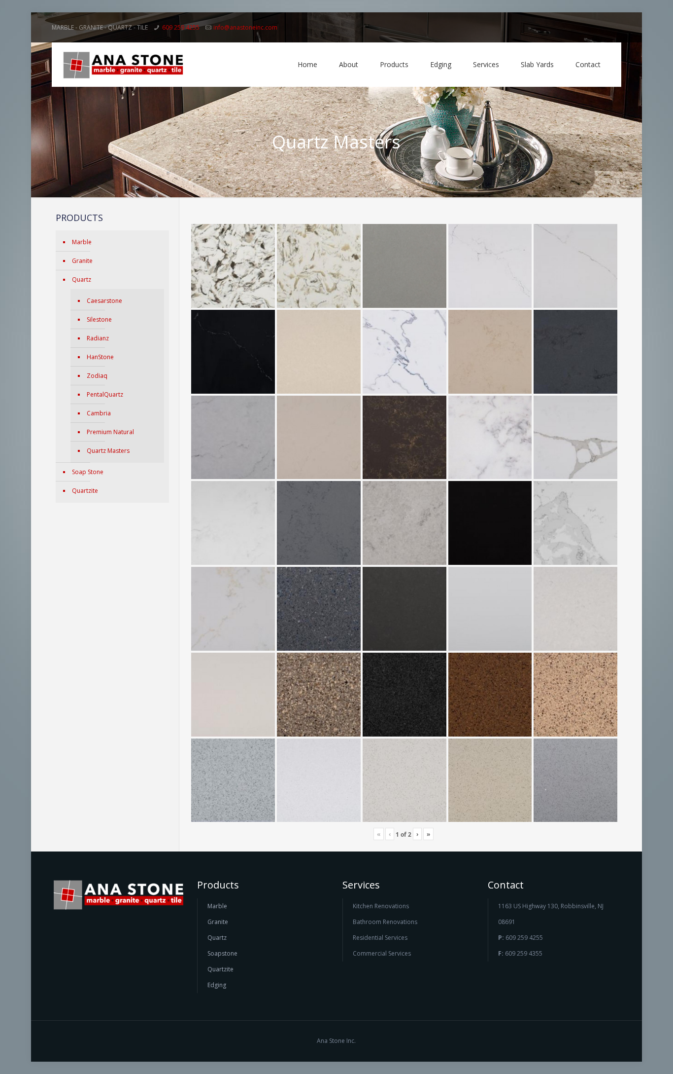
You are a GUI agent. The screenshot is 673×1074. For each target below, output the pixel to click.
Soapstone (222, 953)
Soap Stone (87, 472)
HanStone (100, 357)
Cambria (99, 413)
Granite (82, 261)
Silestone (99, 319)
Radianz (98, 338)
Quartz (81, 279)
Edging (216, 985)
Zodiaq (97, 375)
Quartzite (85, 490)
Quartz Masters (108, 450)
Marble (82, 242)
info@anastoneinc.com (245, 27)
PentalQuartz (105, 394)
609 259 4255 (181, 27)
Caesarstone (104, 300)
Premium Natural (110, 432)
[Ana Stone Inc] (123, 64)
